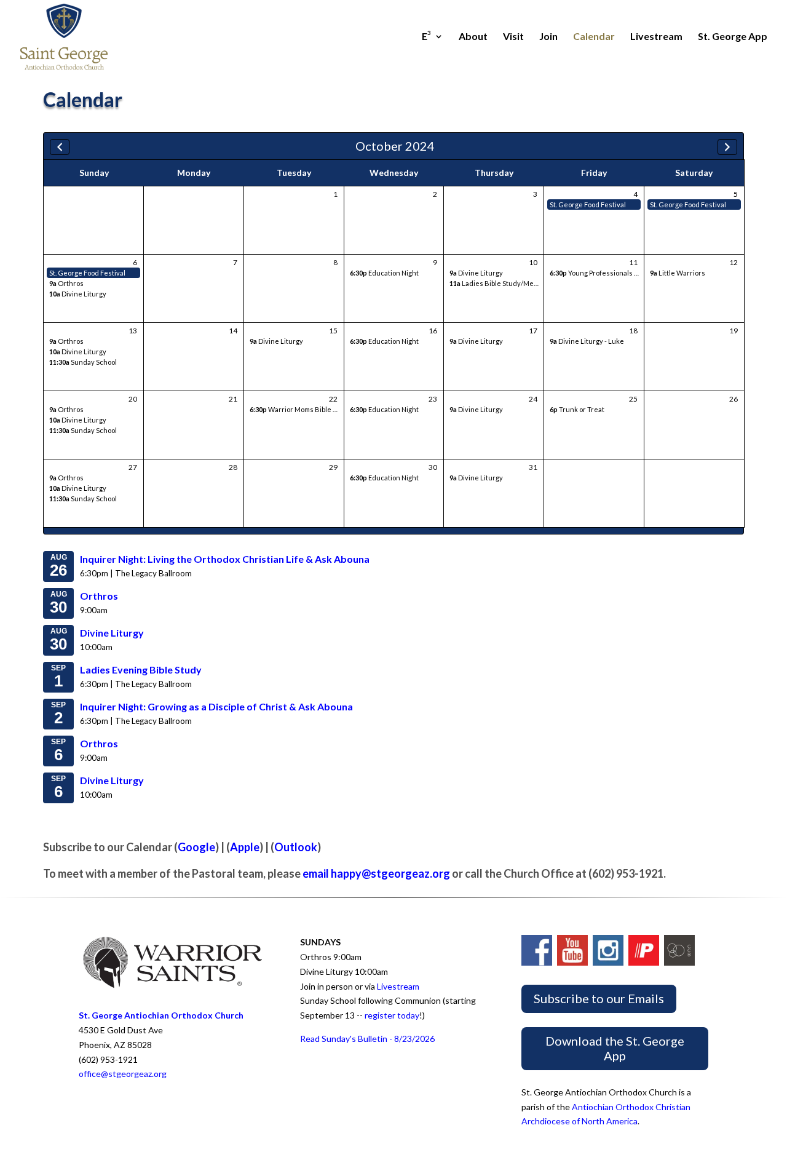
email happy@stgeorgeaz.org (376, 873)
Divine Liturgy (77, 294)
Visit (513, 37)
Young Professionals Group (602, 273)
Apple (244, 847)
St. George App (732, 37)
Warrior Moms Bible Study (300, 409)
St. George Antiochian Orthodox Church (161, 1015)
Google (196, 847)
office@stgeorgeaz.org (123, 1073)
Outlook (295, 847)
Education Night (384, 273)
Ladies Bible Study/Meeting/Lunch (511, 283)
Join (548, 37)
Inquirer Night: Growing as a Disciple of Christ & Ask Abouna (216, 706)
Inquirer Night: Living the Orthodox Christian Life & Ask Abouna (225, 559)
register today (392, 1015)
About (473, 37)
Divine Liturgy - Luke (587, 341)
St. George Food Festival (588, 205)
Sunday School (83, 362)
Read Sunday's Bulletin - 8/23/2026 (367, 1038)
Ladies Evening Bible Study (141, 669)
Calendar (594, 37)
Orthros (66, 283)
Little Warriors (677, 273)
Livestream (656, 37)
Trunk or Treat (577, 409)
